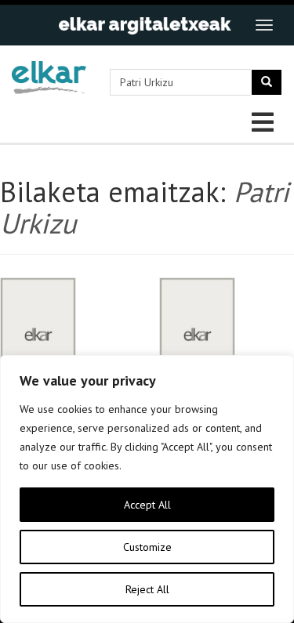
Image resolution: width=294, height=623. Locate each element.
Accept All (147, 505)
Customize (147, 547)
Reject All (147, 589)
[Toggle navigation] (264, 25)
